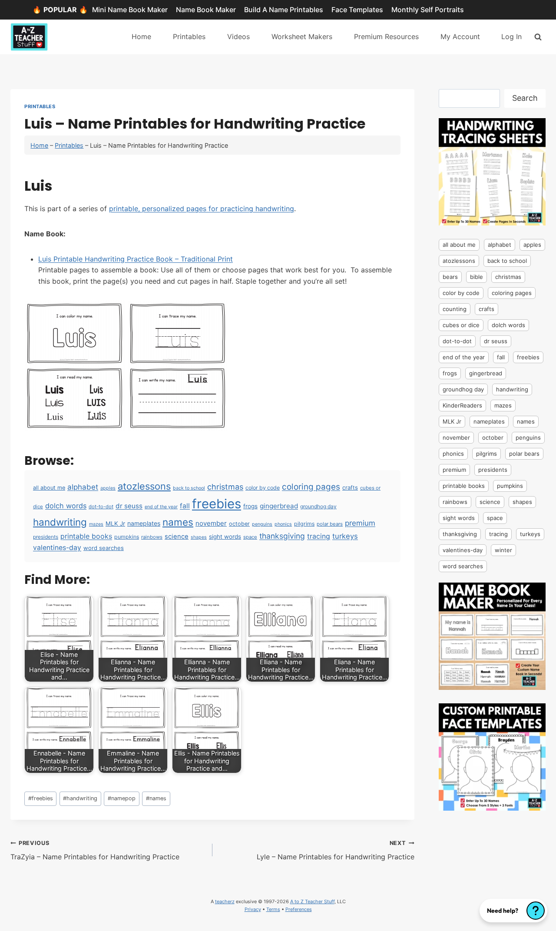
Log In (511, 36)
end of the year (161, 507)
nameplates (143, 523)
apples (108, 488)
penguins (262, 524)
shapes (199, 537)
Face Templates (357, 9)
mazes (96, 524)
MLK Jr (115, 523)
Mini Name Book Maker (130, 9)
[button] (513, 910)
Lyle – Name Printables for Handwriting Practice (335, 850)
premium (360, 523)
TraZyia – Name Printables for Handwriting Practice (94, 850)
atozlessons (144, 486)
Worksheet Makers (301, 36)
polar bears (330, 524)
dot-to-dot (101, 507)
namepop (122, 798)
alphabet (82, 487)
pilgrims (304, 523)
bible (476, 276)
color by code (262, 487)
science (177, 536)
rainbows (151, 537)
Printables (189, 36)
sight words (225, 536)
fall (185, 506)
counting (455, 308)
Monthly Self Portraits (427, 9)
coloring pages (311, 487)
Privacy (253, 909)
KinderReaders (462, 405)
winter (503, 550)
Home (141, 36)
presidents (45, 536)
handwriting (60, 522)
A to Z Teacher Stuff (312, 901)
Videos (238, 36)
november (211, 523)
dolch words (65, 505)
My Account (460, 36)
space (250, 537)
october (239, 523)
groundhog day (318, 506)
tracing (318, 536)
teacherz (225, 901)
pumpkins (126, 536)
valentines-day (57, 547)
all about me (49, 487)
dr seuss (129, 506)
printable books (86, 536)
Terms (273, 909)
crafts (350, 487)
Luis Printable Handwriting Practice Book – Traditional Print (135, 259)
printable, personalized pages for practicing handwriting (201, 208)
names (177, 522)
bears (450, 276)
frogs (250, 506)
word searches (103, 547)
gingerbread (279, 506)
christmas (225, 486)
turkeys (345, 536)
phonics (283, 524)
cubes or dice (461, 324)
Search (525, 98)
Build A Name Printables (283, 9)
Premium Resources (386, 36)
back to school (189, 488)
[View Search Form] (538, 36)
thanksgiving (282, 535)
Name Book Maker (206, 9)
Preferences (298, 909)
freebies (216, 503)
